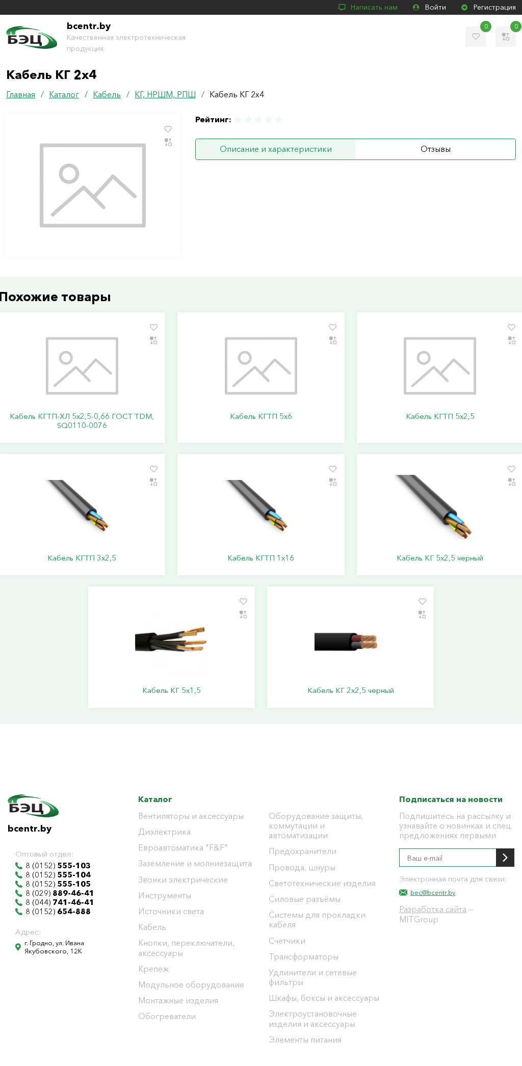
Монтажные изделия (178, 1000)
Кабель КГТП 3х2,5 (81, 558)
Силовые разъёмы (305, 899)
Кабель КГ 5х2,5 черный (440, 558)
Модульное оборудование (191, 985)
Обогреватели (167, 1016)
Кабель (152, 927)
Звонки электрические (183, 880)
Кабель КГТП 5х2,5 (440, 416)
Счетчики (287, 941)
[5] (278, 119)
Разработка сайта (432, 909)
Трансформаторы (303, 957)
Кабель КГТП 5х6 (261, 416)
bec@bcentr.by (432, 892)
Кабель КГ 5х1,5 (171, 690)
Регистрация (495, 7)
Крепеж (153, 969)
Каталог (155, 799)
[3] (258, 119)
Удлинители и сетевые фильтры (313, 977)
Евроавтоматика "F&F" (183, 847)
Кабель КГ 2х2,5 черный (350, 690)
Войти (435, 7)
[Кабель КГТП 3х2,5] (82, 507)
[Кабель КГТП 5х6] (261, 366)
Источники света (171, 911)
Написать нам (374, 7)
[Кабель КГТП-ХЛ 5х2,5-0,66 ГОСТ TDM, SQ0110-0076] (82, 366)
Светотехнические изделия (322, 883)
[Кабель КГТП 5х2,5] (440, 366)
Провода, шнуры (302, 867)
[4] (269, 119)
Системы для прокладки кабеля (317, 919)
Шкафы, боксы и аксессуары (324, 998)
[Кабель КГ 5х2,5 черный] (440, 507)
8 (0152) (58, 865)
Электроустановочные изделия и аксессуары (313, 1018)
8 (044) (59, 902)
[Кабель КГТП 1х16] (261, 507)
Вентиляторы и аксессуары (191, 816)
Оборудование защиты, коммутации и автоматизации (316, 825)
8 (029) (59, 893)
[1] (238, 119)
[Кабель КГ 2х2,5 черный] (350, 640)
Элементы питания (305, 1040)
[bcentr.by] (31, 37)
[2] (248, 119)
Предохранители (302, 851)
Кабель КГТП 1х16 (260, 558)
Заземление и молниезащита (195, 863)
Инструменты (164, 895)
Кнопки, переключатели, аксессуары (186, 947)
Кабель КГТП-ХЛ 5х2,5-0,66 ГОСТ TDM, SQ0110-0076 (82, 421)
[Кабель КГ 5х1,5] (171, 640)
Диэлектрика (164, 832)
